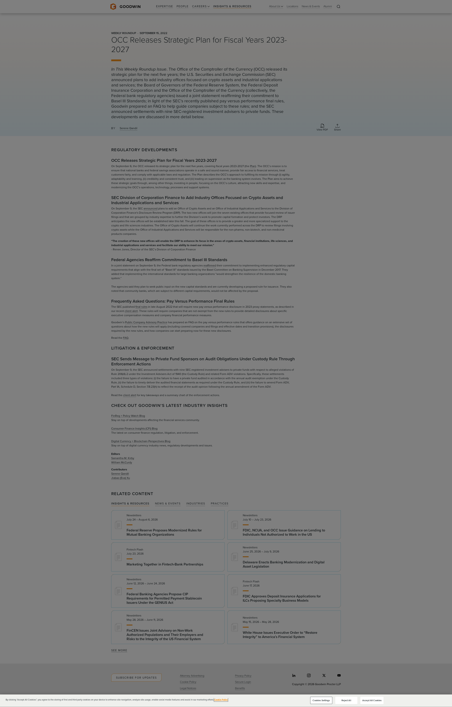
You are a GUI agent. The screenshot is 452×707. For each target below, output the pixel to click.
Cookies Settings (321, 700)
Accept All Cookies (372, 700)
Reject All (346, 700)
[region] (226, 700)
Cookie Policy (221, 699)
